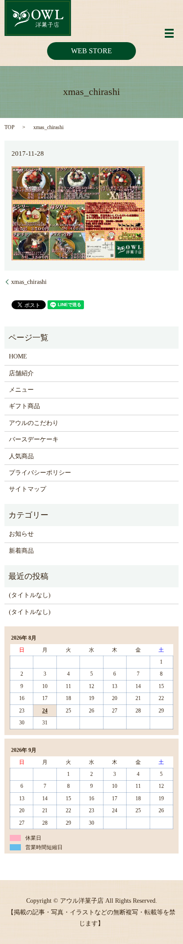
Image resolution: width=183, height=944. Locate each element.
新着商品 (21, 550)
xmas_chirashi (29, 282)
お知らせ (21, 534)
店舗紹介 (21, 373)
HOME (18, 356)
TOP (9, 127)
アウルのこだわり (34, 423)
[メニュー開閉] (169, 33)
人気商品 (21, 456)
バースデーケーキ (34, 439)
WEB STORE (91, 51)
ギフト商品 (24, 406)
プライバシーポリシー (40, 472)
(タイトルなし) (30, 595)
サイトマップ (27, 489)
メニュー (21, 389)
